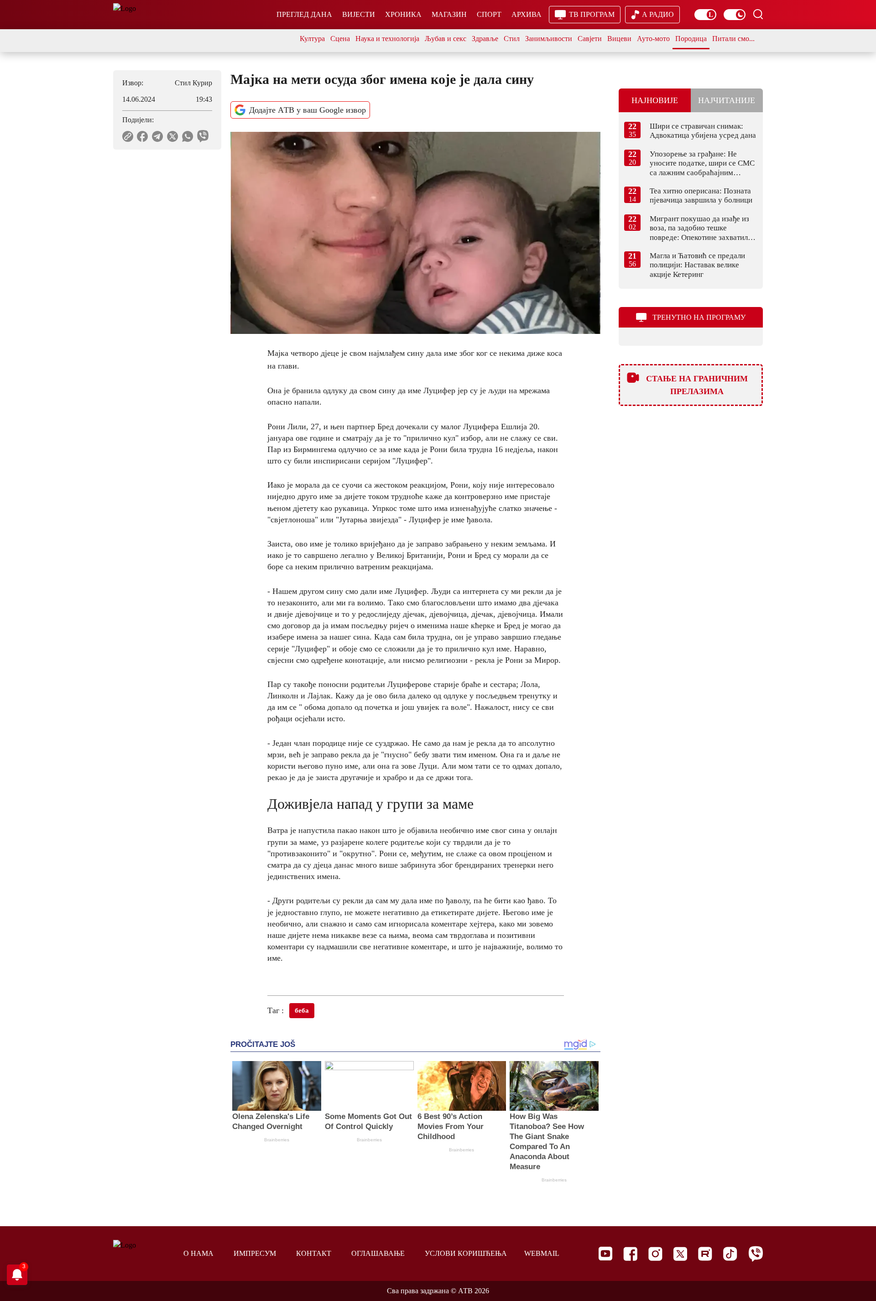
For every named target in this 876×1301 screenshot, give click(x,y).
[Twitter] (680, 1254)
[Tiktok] (730, 1254)
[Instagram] (655, 1254)
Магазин (449, 14)
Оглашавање (378, 1253)
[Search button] (758, 14)
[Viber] (755, 1254)
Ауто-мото (653, 38)
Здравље (485, 38)
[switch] (705, 14)
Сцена (340, 38)
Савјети (590, 38)
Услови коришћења (466, 1253)
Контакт (313, 1253)
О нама (198, 1253)
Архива (526, 14)
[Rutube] (705, 1254)
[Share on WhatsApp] (187, 136)
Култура (312, 38)
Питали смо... (733, 38)
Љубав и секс (445, 38)
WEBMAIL (541, 1253)
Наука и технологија (387, 38)
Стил (512, 38)
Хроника (403, 14)
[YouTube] (605, 1253)
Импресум (255, 1253)
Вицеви (619, 38)
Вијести (358, 14)
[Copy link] (127, 136)
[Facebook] (630, 1254)
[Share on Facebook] (142, 136)
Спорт (489, 14)
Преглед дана (304, 14)
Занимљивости (548, 38)
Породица (691, 38)
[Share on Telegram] (157, 136)
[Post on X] (172, 136)
